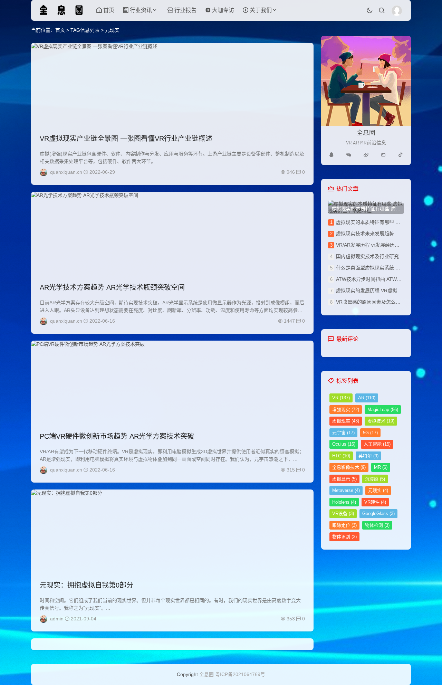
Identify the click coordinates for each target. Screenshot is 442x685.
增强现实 (345, 409)
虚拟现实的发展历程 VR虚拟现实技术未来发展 (386, 290)
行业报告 (185, 10)
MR (380, 467)
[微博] (366, 154)
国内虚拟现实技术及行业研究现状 (372, 256)
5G (370, 432)
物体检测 (377, 525)
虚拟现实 (345, 421)
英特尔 (368, 455)
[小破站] (383, 154)
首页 (108, 10)
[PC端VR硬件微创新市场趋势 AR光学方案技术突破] (172, 382)
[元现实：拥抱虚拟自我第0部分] (172, 530)
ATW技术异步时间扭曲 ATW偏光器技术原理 (383, 279)
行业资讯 (141, 10)
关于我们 (261, 10)
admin (57, 618)
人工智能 (377, 444)
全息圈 (206, 674)
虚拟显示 (344, 479)
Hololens (344, 502)
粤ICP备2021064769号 (240, 674)
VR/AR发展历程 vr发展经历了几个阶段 (377, 245)
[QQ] (331, 154)
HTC (341, 455)
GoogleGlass (378, 513)
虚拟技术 (380, 421)
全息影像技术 (349, 467)
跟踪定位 (344, 525)
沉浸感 (375, 479)
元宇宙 (343, 432)
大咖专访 (223, 10)
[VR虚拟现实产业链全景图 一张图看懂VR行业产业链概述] (172, 84)
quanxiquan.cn (66, 172)
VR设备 (343, 513)
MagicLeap (382, 409)
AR (366, 397)
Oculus (343, 444)
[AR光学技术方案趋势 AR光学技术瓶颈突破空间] (172, 233)
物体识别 (344, 536)
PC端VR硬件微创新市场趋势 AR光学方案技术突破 (117, 436)
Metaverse (346, 490)
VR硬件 (375, 502)
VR (341, 397)
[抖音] (400, 154)
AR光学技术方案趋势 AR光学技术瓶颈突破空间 (112, 287)
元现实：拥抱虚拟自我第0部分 (86, 585)
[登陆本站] (396, 10)
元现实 (378, 490)
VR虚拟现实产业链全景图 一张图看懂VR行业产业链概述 (126, 138)
